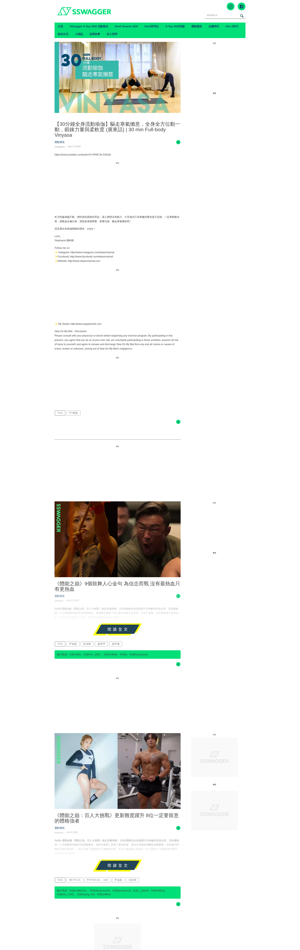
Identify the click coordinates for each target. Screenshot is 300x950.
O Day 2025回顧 (175, 26)
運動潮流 (196, 26)
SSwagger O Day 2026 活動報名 (89, 26)
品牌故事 (95, 34)
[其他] (178, 143)
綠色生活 (63, 34)
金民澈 (116, 643)
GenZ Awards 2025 (126, 26)
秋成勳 (87, 643)
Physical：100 (97, 880)
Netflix (75, 880)
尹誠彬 (73, 643)
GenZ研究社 (151, 26)
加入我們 (112, 34)
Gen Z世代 (232, 26)
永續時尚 (213, 26)
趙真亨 (101, 643)
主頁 (60, 26)
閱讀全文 (117, 629)
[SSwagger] (102, 11)
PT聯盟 (73, 413)
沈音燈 (133, 880)
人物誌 (79, 34)
